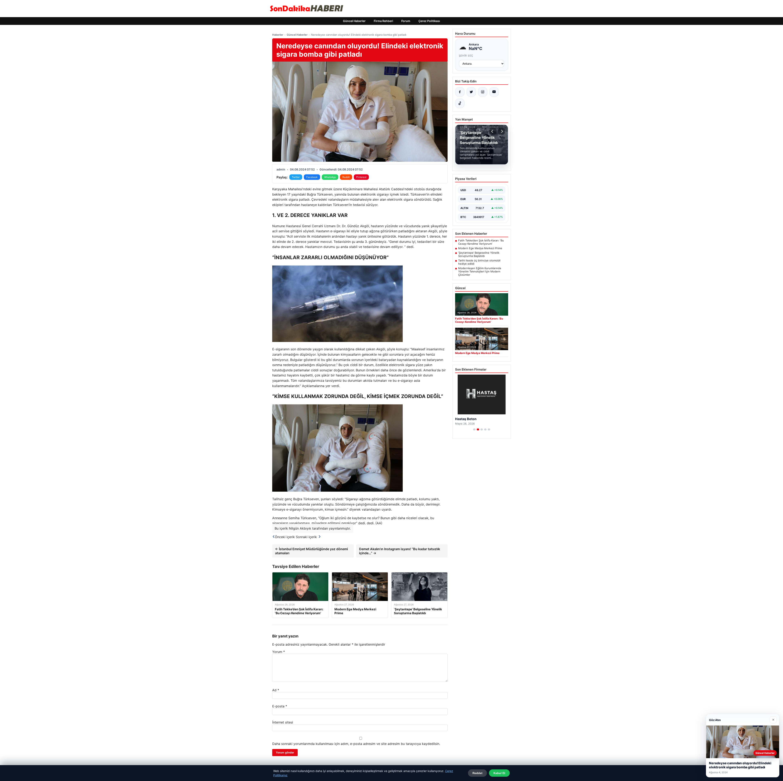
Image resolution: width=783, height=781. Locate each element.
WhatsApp (330, 177)
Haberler (277, 34)
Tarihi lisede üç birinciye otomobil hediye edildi (479, 262)
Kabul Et (499, 773)
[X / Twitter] (471, 92)
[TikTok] (459, 103)
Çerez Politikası (429, 21)
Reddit (346, 177)
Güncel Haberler (354, 21)
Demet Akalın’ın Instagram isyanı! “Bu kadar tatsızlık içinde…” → (399, 551)
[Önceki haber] (492, 131)
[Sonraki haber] (501, 131)
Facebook (312, 177)
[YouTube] (494, 92)
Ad (275, 690)
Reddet (477, 773)
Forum (405, 21)
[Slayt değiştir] (474, 429)
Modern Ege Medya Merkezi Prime (480, 248)
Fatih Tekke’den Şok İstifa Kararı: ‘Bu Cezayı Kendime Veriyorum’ (481, 242)
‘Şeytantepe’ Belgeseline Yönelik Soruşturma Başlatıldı (478, 254)
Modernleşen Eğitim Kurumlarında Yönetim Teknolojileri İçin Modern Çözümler (479, 271)
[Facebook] (459, 92)
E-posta (279, 706)
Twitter (296, 177)
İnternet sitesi (282, 722)
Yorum (278, 652)
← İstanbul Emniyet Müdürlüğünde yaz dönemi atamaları (311, 551)
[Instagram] (482, 92)
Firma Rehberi (383, 21)
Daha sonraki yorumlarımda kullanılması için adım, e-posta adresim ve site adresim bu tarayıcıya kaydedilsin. (356, 744)
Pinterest (361, 177)
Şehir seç (466, 55)
